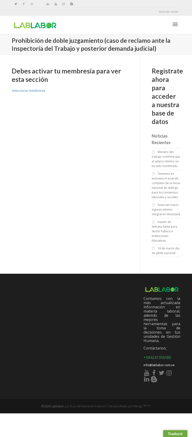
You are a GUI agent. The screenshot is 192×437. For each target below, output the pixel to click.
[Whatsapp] (32, 4)
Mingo (142, 406)
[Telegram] (40, 4)
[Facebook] (24, 4)
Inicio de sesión (168, 11)
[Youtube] (55, 4)
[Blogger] (71, 4)
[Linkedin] (48, 4)
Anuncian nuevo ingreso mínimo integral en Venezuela (166, 209)
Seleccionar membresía (28, 90)
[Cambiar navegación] (175, 24)
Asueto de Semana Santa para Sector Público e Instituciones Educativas (164, 231)
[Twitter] (16, 4)
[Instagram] (63, 4)
